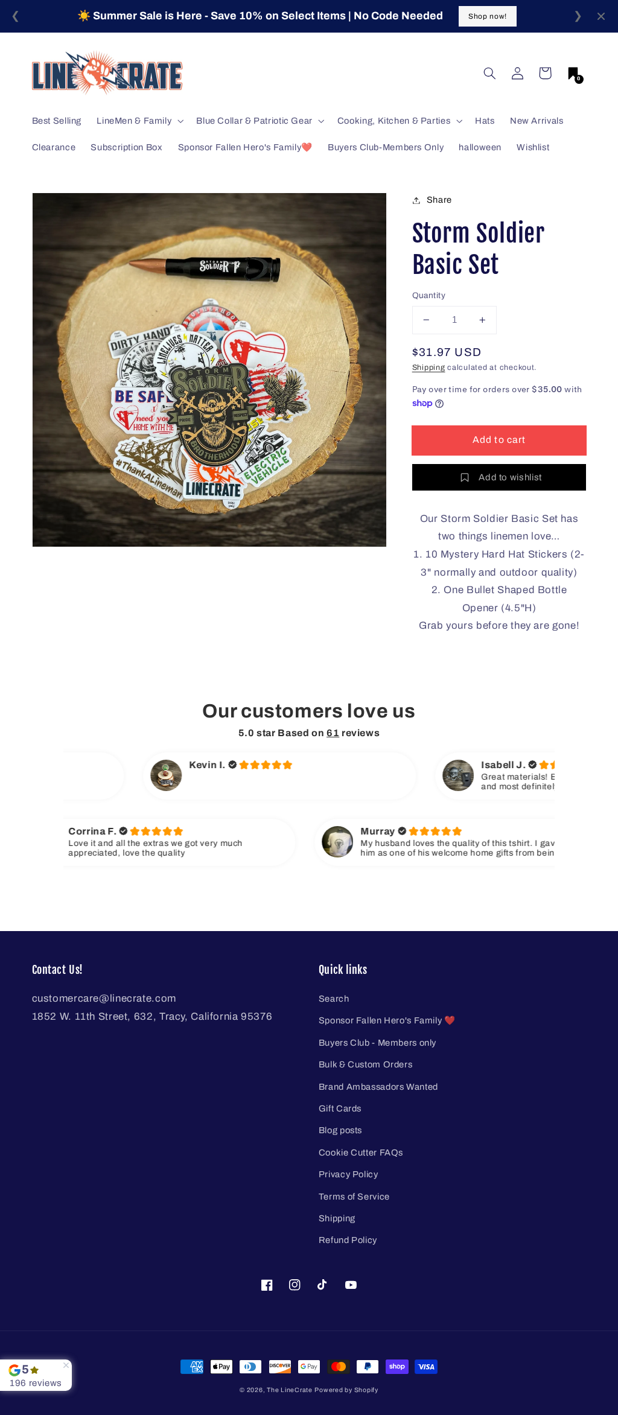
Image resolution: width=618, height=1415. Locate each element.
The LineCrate (290, 1390)
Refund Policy (348, 1240)
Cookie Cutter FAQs (361, 1152)
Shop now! (487, 16)
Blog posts (340, 1130)
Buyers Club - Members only (377, 1043)
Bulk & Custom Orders (366, 1064)
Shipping (428, 367)
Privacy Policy (348, 1174)
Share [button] (439, 200)
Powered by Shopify (346, 1390)
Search (334, 998)
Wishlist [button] (533, 147)
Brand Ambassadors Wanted (378, 1087)
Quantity (428, 295)
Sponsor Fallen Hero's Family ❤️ (387, 1020)
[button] (489, 73)
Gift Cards (340, 1108)
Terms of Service (354, 1196)
